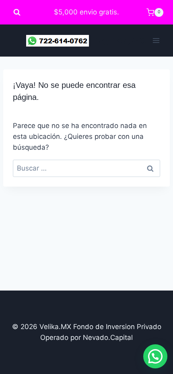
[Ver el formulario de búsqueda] (17, 12)
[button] (155, 356)
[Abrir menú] (155, 41)
